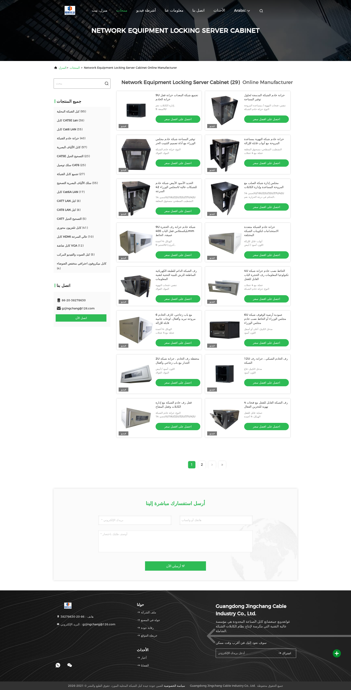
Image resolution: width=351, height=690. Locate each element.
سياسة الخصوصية (174, 686)
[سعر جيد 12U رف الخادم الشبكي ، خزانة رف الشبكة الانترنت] (224, 374)
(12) (70, 245)
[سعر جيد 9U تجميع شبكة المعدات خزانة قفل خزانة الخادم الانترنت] (136, 110)
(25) (71, 165)
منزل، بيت (99, 10)
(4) (81, 266)
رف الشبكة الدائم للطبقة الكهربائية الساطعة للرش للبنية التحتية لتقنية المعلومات (176, 275)
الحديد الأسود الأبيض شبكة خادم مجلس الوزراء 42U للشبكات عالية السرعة (176, 187)
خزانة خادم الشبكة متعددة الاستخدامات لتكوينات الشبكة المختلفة (261, 231)
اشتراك (286, 653)
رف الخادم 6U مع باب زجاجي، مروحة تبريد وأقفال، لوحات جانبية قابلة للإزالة (176, 319)
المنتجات (75, 68)
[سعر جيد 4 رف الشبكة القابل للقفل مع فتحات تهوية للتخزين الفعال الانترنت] (224, 418)
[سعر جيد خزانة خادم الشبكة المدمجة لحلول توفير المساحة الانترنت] (224, 110)
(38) (70, 120)
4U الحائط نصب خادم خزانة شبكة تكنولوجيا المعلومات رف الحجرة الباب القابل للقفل (266, 275)
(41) (72, 228)
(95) (71, 111)
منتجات (121, 10)
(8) (68, 201)
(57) (72, 147)
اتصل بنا (198, 10)
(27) (71, 174)
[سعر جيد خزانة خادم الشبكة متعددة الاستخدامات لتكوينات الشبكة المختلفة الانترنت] (224, 242)
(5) (71, 219)
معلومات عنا (174, 10)
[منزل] (70, 10)
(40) (71, 138)
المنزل (62, 68)
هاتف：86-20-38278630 (76, 616)
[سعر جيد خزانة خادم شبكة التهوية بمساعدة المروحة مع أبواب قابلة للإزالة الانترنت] (224, 154)
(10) (75, 236)
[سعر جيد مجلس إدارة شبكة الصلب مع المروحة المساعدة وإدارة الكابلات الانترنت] (224, 198)
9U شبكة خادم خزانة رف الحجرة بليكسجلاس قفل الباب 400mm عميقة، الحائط (175, 231)
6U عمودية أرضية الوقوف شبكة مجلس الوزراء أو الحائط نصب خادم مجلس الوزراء (265, 319)
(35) (69, 129)
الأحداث (219, 10)
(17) (70, 192)
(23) (73, 156)
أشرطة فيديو (146, 10)
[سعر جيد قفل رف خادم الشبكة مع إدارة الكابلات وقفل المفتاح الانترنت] (136, 418)
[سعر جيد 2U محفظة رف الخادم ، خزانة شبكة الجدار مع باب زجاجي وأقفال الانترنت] (136, 374)
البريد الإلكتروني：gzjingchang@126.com (87, 624)
